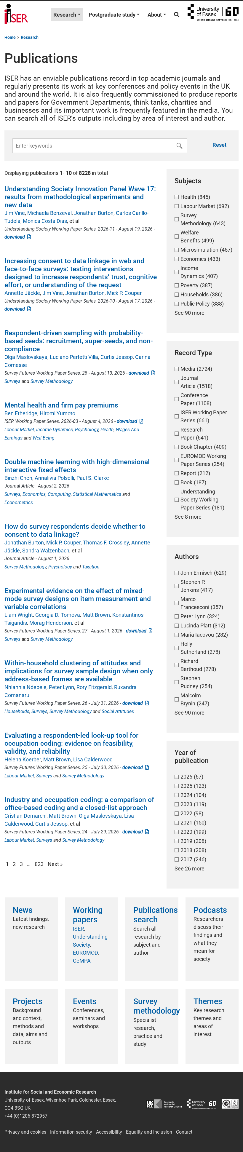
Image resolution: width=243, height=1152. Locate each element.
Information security (71, 1132)
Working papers (88, 914)
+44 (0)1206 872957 (25, 1116)
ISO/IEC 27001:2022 (230, 1104)
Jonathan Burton (93, 213)
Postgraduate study (112, 15)
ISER (78, 929)
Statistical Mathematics (97, 494)
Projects (27, 1001)
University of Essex (213, 14)
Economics (34, 494)
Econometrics (18, 502)
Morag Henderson (50, 623)
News (23, 910)
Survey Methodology (52, 381)
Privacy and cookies (25, 1132)
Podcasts (210, 910)
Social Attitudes (118, 711)
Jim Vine (14, 213)
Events (85, 1001)
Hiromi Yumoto (57, 413)
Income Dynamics (54, 429)
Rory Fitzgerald (94, 687)
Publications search (155, 914)
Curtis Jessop (116, 357)
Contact (184, 1132)
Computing (59, 494)
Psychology (86, 429)
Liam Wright (18, 615)
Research (64, 15)
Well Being (44, 438)
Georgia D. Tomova (57, 615)
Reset (219, 145)
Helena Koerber (22, 759)
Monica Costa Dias (45, 221)
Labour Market (19, 429)
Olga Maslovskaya (25, 357)
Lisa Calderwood (93, 759)
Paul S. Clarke (92, 478)
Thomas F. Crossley (106, 542)
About (155, 15)
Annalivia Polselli (54, 478)
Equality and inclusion (149, 1132)
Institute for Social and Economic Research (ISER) (16, 14)
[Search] (177, 14)
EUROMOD (85, 953)
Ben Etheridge (20, 413)
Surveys (12, 381)
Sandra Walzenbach (45, 550)
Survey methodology (156, 1006)
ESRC (164, 1104)
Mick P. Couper (124, 293)
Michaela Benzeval (49, 213)
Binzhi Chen (18, 478)
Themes (208, 1001)
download (15, 237)
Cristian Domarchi (25, 816)
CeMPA (82, 961)
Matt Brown (96, 615)
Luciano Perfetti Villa (74, 357)
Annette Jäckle (22, 293)
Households (16, 711)
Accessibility (109, 1132)
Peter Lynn (61, 687)
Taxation (91, 567)
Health (107, 429)
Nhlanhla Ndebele (25, 687)
